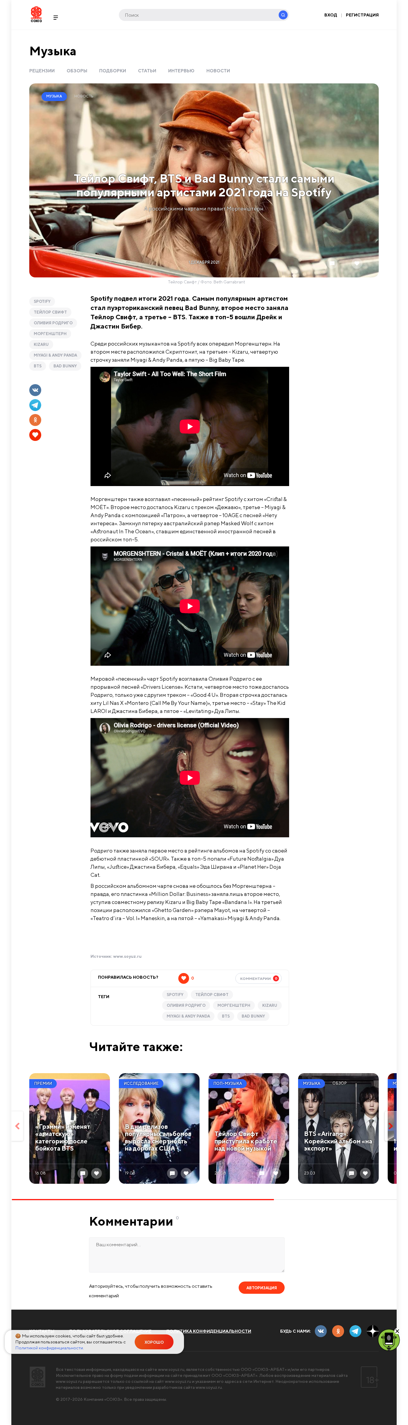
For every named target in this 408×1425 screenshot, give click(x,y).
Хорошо (154, 1342)
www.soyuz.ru (127, 956)
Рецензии (42, 70)
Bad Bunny (65, 366)
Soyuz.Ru (36, 14)
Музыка (52, 50)
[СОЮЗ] (37, 1377)
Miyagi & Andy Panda (55, 355)
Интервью (181, 70)
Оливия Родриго (53, 323)
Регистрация (362, 15)
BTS (38, 366)
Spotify (42, 301)
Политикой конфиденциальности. (49, 1347)
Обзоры (77, 70)
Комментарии (258, 978)
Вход (330, 15)
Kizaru (41, 344)
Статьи (147, 70)
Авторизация (261, 1288)
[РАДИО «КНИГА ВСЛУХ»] (389, 1339)
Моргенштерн (50, 334)
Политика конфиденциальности (208, 1331)
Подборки (112, 70)
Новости (218, 70)
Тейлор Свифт (50, 312)
